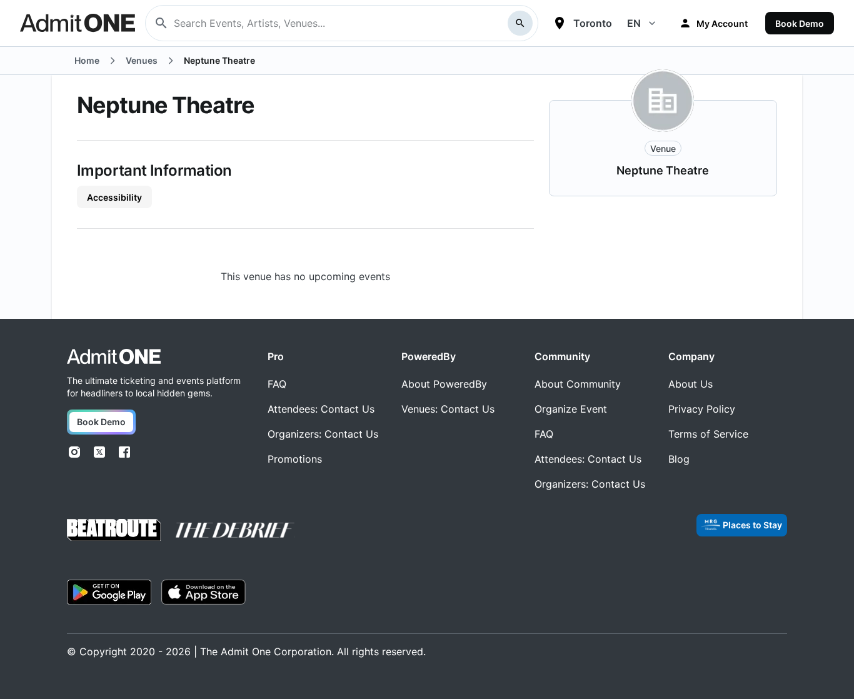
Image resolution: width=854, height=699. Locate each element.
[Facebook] (124, 452)
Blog (679, 459)
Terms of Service (708, 434)
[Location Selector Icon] (559, 23)
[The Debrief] (235, 530)
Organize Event (571, 409)
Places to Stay (752, 525)
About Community (578, 384)
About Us (690, 384)
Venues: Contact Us (448, 409)
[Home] (114, 357)
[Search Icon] (520, 23)
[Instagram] (74, 452)
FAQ (277, 384)
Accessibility (114, 197)
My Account (722, 23)
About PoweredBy (444, 384)
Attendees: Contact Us (321, 409)
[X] (99, 452)
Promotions (295, 459)
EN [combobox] (634, 23)
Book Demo (799, 23)
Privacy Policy (701, 409)
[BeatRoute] (114, 530)
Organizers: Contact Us (323, 434)
